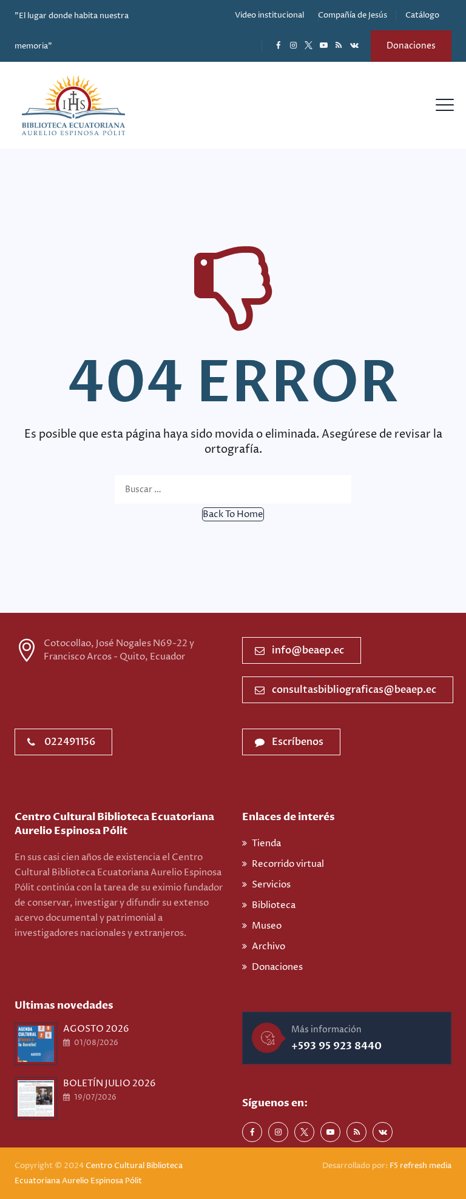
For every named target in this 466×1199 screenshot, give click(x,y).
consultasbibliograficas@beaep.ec (354, 689)
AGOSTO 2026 (96, 1029)
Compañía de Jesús (352, 15)
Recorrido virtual (288, 864)
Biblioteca (273, 905)
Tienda (266, 843)
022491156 (69, 742)
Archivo (268, 946)
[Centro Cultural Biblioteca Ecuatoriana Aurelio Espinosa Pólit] (73, 105)
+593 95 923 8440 (336, 1046)
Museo (267, 926)
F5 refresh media (420, 1165)
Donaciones (411, 46)
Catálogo (422, 15)
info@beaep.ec (308, 650)
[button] (233, 514)
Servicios (271, 884)
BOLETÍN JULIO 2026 (109, 1083)
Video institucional (269, 15)
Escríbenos (297, 742)
